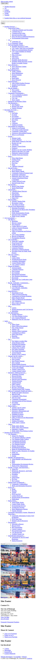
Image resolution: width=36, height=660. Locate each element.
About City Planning (18, 436)
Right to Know (16, 304)
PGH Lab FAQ (16, 494)
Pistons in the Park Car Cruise (20, 151)
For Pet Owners (16, 357)
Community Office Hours (19, 396)
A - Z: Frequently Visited (15, 43)
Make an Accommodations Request (22, 50)
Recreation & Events (10, 110)
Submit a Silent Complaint (19, 331)
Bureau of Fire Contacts (19, 354)
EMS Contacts (16, 384)
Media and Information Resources (22, 486)
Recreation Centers (17, 203)
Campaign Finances (17, 248)
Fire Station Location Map (19, 341)
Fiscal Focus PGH (17, 243)
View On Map (5, 617)
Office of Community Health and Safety (19, 391)
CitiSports (15, 123)
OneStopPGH (16, 472)
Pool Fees (15, 163)
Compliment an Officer (18, 333)
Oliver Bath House (17, 158)
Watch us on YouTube (10, 637)
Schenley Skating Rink (18, 201)
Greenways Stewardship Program (21, 133)
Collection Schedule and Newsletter (22, 30)
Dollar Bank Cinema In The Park (21, 141)
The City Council (13, 254)
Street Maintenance (17, 73)
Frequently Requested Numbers (10, 622)
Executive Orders (17, 229)
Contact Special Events (18, 181)
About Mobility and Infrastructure (21, 459)
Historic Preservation (18, 446)
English (17, 18)
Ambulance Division (18, 374)
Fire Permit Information (18, 351)
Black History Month (18, 171)
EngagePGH (8, 652)
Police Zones (15, 324)
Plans (13, 462)
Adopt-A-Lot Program (18, 128)
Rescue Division (16, 376)
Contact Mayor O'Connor (19, 226)
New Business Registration (20, 276)
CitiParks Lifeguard (17, 166)
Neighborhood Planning (19, 447)
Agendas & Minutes (18, 286)
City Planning (12, 434)
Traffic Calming (16, 71)
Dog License (15, 90)
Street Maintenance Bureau (20, 509)
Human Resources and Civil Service (22, 309)
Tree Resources (12, 103)
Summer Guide (16, 138)
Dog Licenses (16, 271)
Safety (6, 321)
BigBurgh (15, 86)
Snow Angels (16, 100)
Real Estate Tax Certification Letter (22, 279)
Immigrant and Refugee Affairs (17, 101)
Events (10, 136)
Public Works (12, 501)
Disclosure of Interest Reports (20, 249)
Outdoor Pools (16, 159)
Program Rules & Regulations (20, 497)
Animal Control (16, 91)
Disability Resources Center (20, 46)
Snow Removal (12, 65)
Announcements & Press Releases (22, 401)
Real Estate (15, 278)
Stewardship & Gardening (15, 126)
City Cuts (14, 98)
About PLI (15, 469)
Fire (9, 339)
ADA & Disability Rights (15, 45)
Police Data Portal (17, 334)
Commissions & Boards (19, 441)
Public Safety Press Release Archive (22, 431)
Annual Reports (16, 352)
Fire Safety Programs (18, 349)
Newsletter (15, 402)
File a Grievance (16, 55)
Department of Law (17, 293)
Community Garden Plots (19, 131)
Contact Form (16, 404)
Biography (15, 221)
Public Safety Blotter (18, 426)
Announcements (16, 268)
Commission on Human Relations (21, 296)
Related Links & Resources (20, 521)
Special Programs (17, 377)
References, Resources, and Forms (22, 471)
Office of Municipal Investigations (22, 299)
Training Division (17, 381)
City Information (13, 313)
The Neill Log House (18, 204)
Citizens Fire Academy (18, 347)
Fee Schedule (16, 273)
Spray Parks (15, 161)
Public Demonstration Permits (20, 213)
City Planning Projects (18, 444)
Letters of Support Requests (20, 228)
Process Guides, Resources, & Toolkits (23, 451)
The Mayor (11, 219)
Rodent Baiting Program (19, 364)
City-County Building (18, 234)
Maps (13, 461)
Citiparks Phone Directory (19, 191)
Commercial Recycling (18, 33)
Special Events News (18, 183)
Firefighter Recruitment (18, 344)
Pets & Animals (12, 88)
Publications (15, 499)
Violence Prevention (18, 421)
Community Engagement (19, 399)
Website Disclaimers (7, 657)
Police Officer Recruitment (19, 326)
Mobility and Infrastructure (16, 457)
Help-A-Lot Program (18, 135)
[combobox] (13, 21)
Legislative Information (18, 261)
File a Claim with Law (18, 303)
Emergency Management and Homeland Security (20, 411)
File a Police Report (17, 328)
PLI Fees (14, 479)
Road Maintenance (13, 70)
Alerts (10, 424)
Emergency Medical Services (16, 372)
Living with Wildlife (18, 367)
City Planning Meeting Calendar (21, 437)
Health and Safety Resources (20, 392)
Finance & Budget (13, 266)
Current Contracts (17, 529)
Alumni (14, 492)
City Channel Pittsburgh (19, 318)
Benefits (14, 491)
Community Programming (15, 93)
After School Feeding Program (21, 83)
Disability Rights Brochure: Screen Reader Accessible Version (22, 62)
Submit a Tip (15, 329)
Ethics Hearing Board (18, 298)
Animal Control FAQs (18, 369)
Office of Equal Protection (19, 294)
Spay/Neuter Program (18, 361)
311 (9, 40)
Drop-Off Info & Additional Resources (23, 36)
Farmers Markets (17, 140)
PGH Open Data (17, 519)
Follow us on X (9, 635)
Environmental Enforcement (20, 38)
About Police (15, 338)
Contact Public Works (18, 504)
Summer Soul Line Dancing (20, 154)
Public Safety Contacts (18, 422)
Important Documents (18, 208)
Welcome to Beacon (18, 524)
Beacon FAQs (16, 526)
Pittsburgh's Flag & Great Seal (20, 319)
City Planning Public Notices (20, 439)
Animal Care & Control (15, 356)
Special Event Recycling (19, 35)
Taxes (13, 281)
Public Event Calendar (18, 216)
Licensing (15, 476)
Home (13, 489)
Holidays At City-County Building (22, 149)
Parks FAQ (15, 198)
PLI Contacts (15, 481)
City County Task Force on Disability (23, 48)
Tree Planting (16, 105)
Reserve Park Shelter (18, 186)
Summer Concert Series (19, 146)
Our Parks (15, 113)
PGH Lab (11, 487)
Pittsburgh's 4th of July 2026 (20, 176)
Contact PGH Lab (17, 496)
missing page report (10, 584)
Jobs (9, 306)
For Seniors (15, 116)
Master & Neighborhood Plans (21, 449)
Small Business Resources (15, 536)
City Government (9, 218)
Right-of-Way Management (20, 466)
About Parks (11, 189)
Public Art (15, 452)
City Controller (12, 239)
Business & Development (11, 432)
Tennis (14, 121)
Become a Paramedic (18, 387)
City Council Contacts (18, 264)
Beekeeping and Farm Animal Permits (23, 366)
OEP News (15, 56)
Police (10, 323)
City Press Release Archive (20, 316)
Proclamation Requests (18, 238)
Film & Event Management (16, 206)
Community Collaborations (20, 484)
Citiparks (10, 111)
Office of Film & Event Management (22, 417)
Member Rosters (16, 284)
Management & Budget (18, 274)
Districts (14, 256)
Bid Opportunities (17, 527)
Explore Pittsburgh (9, 653)
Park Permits (12, 184)
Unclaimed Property (18, 246)
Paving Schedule (17, 75)
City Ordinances (16, 301)
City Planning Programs (19, 442)
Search (3, 544)
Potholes (14, 76)
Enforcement (15, 477)
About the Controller (18, 241)
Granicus (29, 658)
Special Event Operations (19, 379)
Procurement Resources (19, 531)
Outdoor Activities (17, 125)
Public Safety (12, 406)
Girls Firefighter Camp (18, 346)
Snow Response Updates (19, 66)
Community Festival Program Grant (22, 173)
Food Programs (12, 81)
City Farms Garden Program (20, 130)
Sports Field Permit (17, 188)
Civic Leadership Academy (20, 95)
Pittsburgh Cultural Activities (20, 153)
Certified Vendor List (18, 534)
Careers (14, 308)
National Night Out (17, 416)
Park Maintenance (17, 196)
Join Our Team (16, 397)
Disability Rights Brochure (19, 60)
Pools (9, 156)
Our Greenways (16, 118)
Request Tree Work (17, 106)
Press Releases (16, 224)
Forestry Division (17, 108)
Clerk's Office (16, 258)
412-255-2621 (5, 619)
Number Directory (17, 314)
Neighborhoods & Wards (19, 259)
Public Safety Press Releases (20, 427)
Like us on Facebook (10, 633)
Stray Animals (16, 362)
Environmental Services (19, 506)
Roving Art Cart (16, 143)
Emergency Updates (18, 429)
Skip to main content (7, 1)
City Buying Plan (17, 532)
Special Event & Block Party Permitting (23, 209)
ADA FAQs (15, 58)
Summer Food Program (18, 85)
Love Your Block (17, 96)
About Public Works (18, 502)
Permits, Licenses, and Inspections (18, 467)
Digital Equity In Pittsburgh (16, 482)
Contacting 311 (16, 41)
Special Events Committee (19, 214)
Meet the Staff (16, 394)
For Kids (14, 115)
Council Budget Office (18, 263)
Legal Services (12, 291)
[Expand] (20, 28)
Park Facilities (12, 199)
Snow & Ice (15, 68)
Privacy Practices (17, 386)
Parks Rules (15, 193)
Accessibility (17, 657)
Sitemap (24, 657)
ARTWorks (15, 144)
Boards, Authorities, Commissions (18, 283)
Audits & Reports (17, 244)
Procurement (12, 522)
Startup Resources (17, 540)
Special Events (12, 168)
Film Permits (15, 211)
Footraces (14, 148)
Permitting (15, 474)
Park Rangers (16, 194)
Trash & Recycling (13, 28)
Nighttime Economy (18, 414)
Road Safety (15, 78)
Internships (15, 311)
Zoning (14, 456)
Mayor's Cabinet (16, 223)
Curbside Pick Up (17, 31)
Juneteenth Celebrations (19, 174)
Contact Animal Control (19, 371)
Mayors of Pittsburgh (18, 236)
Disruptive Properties (18, 409)
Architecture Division (18, 507)
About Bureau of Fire (18, 342)
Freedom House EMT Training (21, 389)
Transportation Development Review (22, 464)
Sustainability (16, 454)
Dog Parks (15, 120)
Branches (14, 336)
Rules (13, 164)
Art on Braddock (17, 169)
